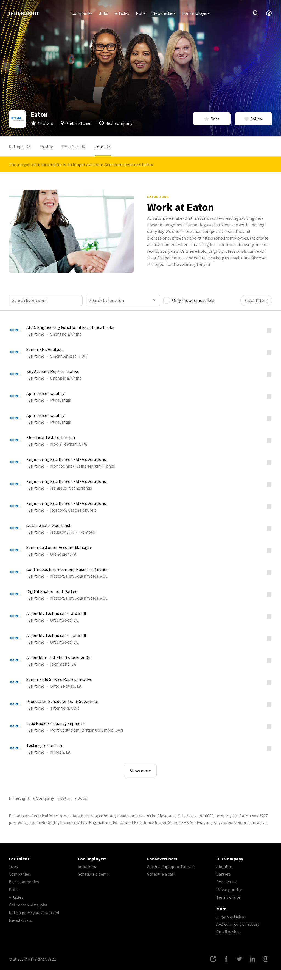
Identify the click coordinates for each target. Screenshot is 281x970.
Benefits (73, 146)
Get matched (79, 123)
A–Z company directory (237, 924)
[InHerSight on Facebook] (226, 959)
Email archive (228, 932)
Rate (215, 119)
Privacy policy (229, 889)
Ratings (19, 146)
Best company (118, 123)
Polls (141, 13)
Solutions (87, 866)
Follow (256, 119)
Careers (223, 874)
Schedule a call (161, 874)
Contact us (226, 881)
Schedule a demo (93, 874)
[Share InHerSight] (213, 959)
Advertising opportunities (171, 866)
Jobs (103, 13)
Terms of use (228, 897)
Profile (46, 146)
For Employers (196, 13)
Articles (122, 13)
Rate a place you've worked (34, 912)
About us (224, 866)
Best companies (24, 881)
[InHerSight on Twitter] (239, 959)
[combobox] (123, 300)
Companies (81, 13)
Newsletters (164, 13)
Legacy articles (230, 916)
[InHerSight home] (23, 13)
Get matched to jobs (28, 905)
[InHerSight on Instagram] (265, 959)
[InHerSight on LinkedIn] (252, 959)
